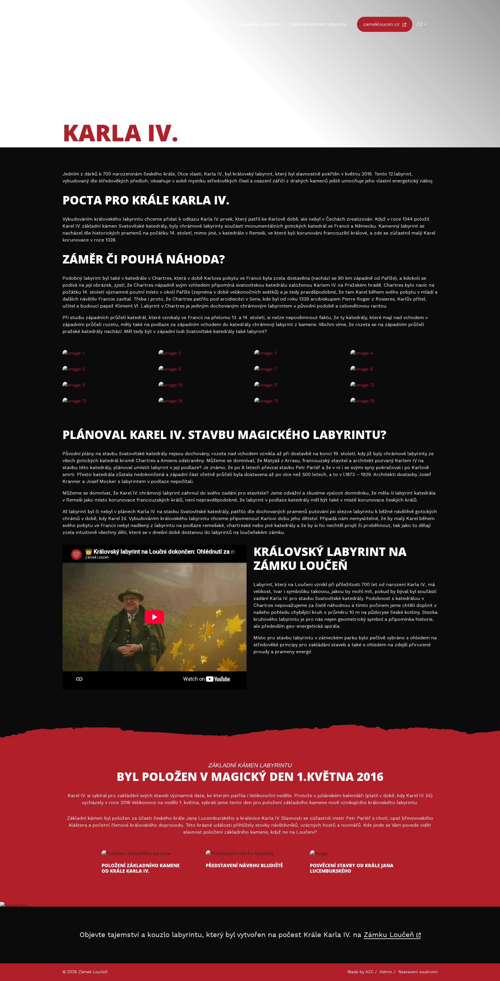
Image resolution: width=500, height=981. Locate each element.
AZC (369, 972)
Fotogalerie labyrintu (257, 24)
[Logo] (91, 25)
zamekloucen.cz (382, 24)
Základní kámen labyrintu (318, 24)
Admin (386, 972)
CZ (420, 24)
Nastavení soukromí (418, 972)
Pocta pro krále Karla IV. (197, 24)
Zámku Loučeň (390, 934)
